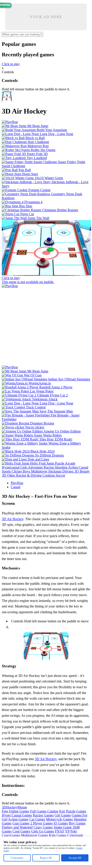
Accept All (75, 857)
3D (4, 807)
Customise (17, 857)
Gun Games (21, 823)
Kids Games (57, 835)
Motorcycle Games (59, 819)
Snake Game (63, 827)
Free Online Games (15, 811)
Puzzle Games (76, 811)
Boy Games (77, 823)
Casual (15, 487)
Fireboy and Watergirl (17, 827)
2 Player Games (41, 823)
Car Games (37, 819)
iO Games (61, 823)
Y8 (67, 831)
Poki (73, 831)
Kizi (62, 811)
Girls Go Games (42, 831)
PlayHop (17, 483)
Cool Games (21, 831)
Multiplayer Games (34, 835)
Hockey (11, 807)
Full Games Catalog (44, 811)
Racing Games (43, 815)
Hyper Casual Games (17, 815)
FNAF (59, 831)
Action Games (18, 819)
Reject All (46, 857)
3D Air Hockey (12, 519)
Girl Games (62, 815)
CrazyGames (11, 835)
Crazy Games (43, 827)
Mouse (22, 807)
